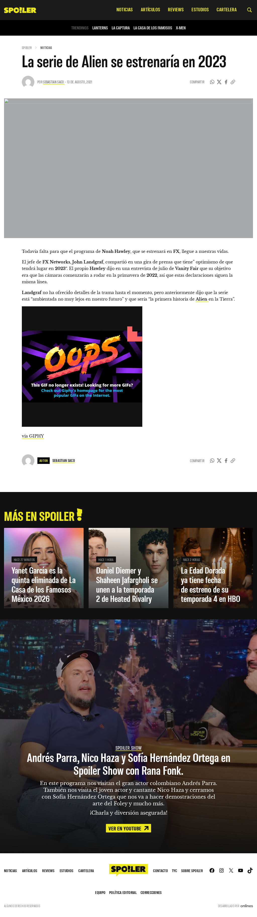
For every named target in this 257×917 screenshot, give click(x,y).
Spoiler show (128, 748)
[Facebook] (226, 82)
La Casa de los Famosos (153, 27)
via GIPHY (33, 436)
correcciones (151, 892)
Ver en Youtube (125, 828)
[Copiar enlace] (233, 82)
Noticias (46, 47)
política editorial (123, 892)
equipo (100, 892)
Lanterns (100, 27)
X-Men (181, 27)
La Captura (121, 27)
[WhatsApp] (212, 82)
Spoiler (27, 47)
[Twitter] (219, 82)
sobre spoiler (192, 870)
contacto (160, 870)
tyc (174, 870)
